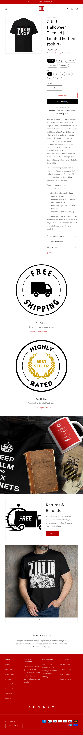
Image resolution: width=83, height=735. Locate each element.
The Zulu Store (63, 729)
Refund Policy (65, 664)
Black (51, 61)
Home (7, 664)
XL (69, 74)
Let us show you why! (40, 408)
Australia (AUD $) (13, 726)
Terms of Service (66, 679)
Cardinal (71, 61)
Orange (64, 66)
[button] (6, 8)
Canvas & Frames (11, 684)
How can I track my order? (40, 332)
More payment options (62, 107)
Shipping (58, 53)
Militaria (8, 679)
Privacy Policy (65, 674)
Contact (8, 698)
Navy (60, 61)
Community (9, 689)
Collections (9, 669)
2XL (50, 79)
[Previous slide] (34, 620)
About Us (8, 694)
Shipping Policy (65, 669)
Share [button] (51, 253)
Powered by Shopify (72, 729)
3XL (58, 79)
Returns (52, 533)
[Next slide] (43, 620)
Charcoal (52, 66)
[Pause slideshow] (49, 620)
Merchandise (9, 674)
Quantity (49, 84)
